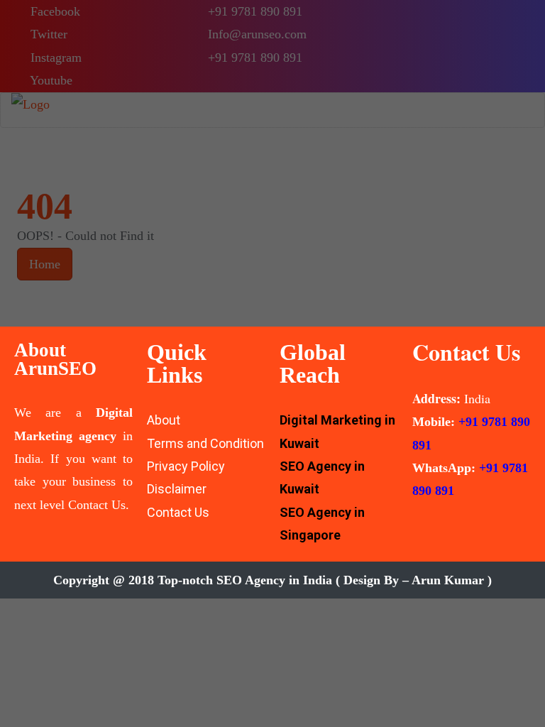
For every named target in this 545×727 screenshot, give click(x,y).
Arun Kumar (448, 580)
